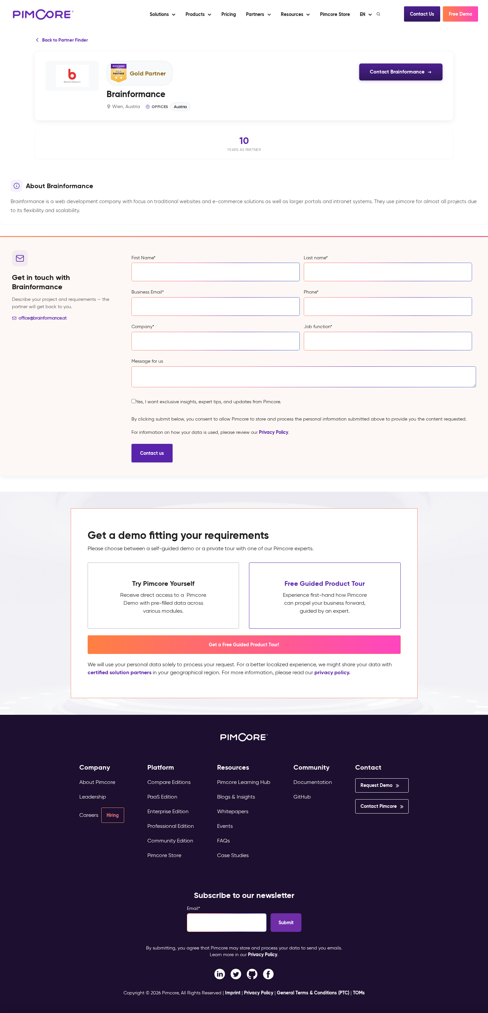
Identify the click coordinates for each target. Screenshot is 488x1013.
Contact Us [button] (422, 14)
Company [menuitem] (94, 767)
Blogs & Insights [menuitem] (236, 797)
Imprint (232, 993)
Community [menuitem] (311, 767)
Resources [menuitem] (233, 767)
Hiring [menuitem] (113, 815)
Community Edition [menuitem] (170, 840)
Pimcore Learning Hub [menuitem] (243, 782)
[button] (228, 14)
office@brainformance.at (43, 318)
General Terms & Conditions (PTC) (313, 993)
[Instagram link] (252, 973)
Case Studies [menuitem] (233, 855)
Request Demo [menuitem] (376, 785)
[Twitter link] (235, 973)
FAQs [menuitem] (223, 840)
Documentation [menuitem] (312, 782)
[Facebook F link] (219, 973)
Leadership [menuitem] (92, 797)
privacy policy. (332, 672)
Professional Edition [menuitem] (170, 826)
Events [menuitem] (225, 826)
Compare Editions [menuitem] (169, 782)
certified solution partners (119, 672)
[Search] (379, 14)
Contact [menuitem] (368, 767)
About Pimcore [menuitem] (97, 782)
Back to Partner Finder (65, 40)
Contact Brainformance (397, 71)
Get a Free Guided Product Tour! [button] (244, 645)
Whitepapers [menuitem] (232, 811)
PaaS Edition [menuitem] (162, 797)
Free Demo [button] (460, 14)
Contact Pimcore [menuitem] (379, 806)
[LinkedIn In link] (268, 973)
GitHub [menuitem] (302, 797)
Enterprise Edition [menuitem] (168, 811)
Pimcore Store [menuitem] (164, 855)
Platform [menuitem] (160, 767)
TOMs (359, 993)
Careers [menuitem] (88, 815)
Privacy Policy (273, 432)
